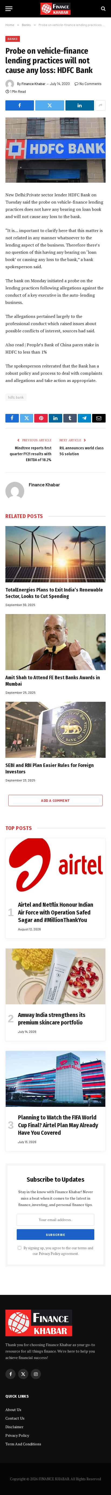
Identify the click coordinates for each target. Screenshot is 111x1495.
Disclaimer (14, 1426)
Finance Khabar (34, 84)
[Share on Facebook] (19, 105)
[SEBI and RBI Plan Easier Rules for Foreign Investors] (55, 730)
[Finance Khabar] (55, 8)
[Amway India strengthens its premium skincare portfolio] (55, 976)
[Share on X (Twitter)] (49, 105)
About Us (13, 1409)
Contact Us (15, 1418)
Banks (13, 39)
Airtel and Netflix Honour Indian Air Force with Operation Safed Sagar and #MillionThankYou (55, 912)
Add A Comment (55, 800)
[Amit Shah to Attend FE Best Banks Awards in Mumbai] (55, 642)
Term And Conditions (23, 1443)
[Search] (103, 9)
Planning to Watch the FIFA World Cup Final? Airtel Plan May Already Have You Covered (58, 1125)
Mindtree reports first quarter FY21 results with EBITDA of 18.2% (30, 454)
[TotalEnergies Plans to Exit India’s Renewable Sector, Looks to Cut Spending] (55, 554)
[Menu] (8, 9)
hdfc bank (16, 397)
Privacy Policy (49, 1253)
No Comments (90, 84)
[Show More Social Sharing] (100, 105)
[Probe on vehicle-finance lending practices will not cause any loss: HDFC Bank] (55, 150)
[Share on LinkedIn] (79, 105)
